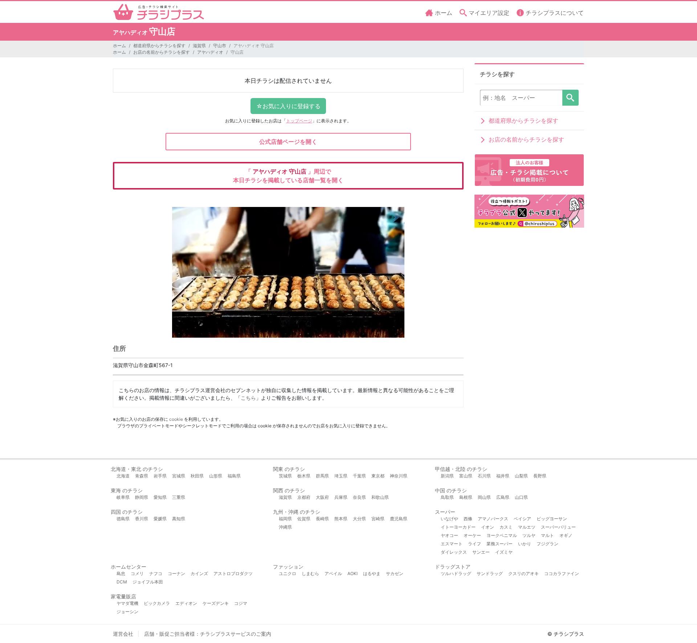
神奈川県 (398, 476)
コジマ (240, 603)
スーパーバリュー (558, 527)
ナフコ (155, 573)
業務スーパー (499, 543)
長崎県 (322, 518)
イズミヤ (504, 552)
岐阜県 (123, 497)
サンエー (481, 552)
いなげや (449, 518)
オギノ (565, 535)
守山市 (219, 45)
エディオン (186, 603)
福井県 (502, 476)
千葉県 (359, 476)
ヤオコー (449, 535)
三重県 (178, 497)
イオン (487, 527)
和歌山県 (380, 497)
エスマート (451, 543)
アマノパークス (493, 518)
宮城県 (178, 476)
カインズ (199, 573)
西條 (468, 518)
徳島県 (123, 518)
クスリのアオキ (523, 573)
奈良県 (359, 497)
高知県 (178, 518)
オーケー (472, 535)
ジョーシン (127, 611)
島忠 (121, 573)
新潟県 (447, 476)
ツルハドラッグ (456, 573)
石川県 (484, 476)
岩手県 (160, 476)
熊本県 (340, 518)
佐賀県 (303, 518)
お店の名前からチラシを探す (161, 52)
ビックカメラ (157, 603)
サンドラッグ (490, 573)
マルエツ (526, 527)
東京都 (377, 476)
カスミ (506, 527)
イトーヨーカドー (458, 527)
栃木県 (303, 476)
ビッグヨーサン (552, 518)
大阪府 (322, 497)
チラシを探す (570, 98)
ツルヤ (528, 535)
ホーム (119, 45)
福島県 (234, 476)
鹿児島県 (398, 518)
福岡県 (285, 518)
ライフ (474, 543)
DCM (122, 582)
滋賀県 (199, 45)
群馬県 (322, 476)
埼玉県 (340, 476)
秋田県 (197, 476)
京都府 (303, 497)
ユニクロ (287, 573)
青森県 (141, 476)
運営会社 (123, 634)
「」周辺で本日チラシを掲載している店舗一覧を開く (288, 176)
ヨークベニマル (501, 535)
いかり (524, 543)
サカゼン (394, 573)
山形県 (215, 476)
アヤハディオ (210, 52)
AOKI (352, 573)
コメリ (137, 573)
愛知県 (160, 497)
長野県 (539, 476)
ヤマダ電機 (127, 603)
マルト (547, 535)
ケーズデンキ (216, 603)
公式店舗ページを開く (288, 141)
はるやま (371, 573)
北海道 (123, 476)
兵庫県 (340, 497)
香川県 (141, 518)
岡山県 (484, 497)
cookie (176, 419)
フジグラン (547, 543)
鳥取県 (447, 497)
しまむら (310, 573)
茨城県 (285, 476)
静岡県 (141, 497)
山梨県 (521, 476)
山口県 (521, 497)
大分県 (359, 518)
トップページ (299, 120)
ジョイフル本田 (148, 582)
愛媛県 (160, 518)
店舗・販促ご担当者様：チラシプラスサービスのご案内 (207, 634)
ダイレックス (454, 552)
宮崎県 (377, 518)
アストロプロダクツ (233, 573)
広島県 (502, 497)
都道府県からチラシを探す (159, 45)
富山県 (465, 476)
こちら (248, 398)
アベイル (333, 573)
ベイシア (522, 518)
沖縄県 (285, 527)
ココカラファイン (561, 573)
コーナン (176, 573)
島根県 (465, 497)
